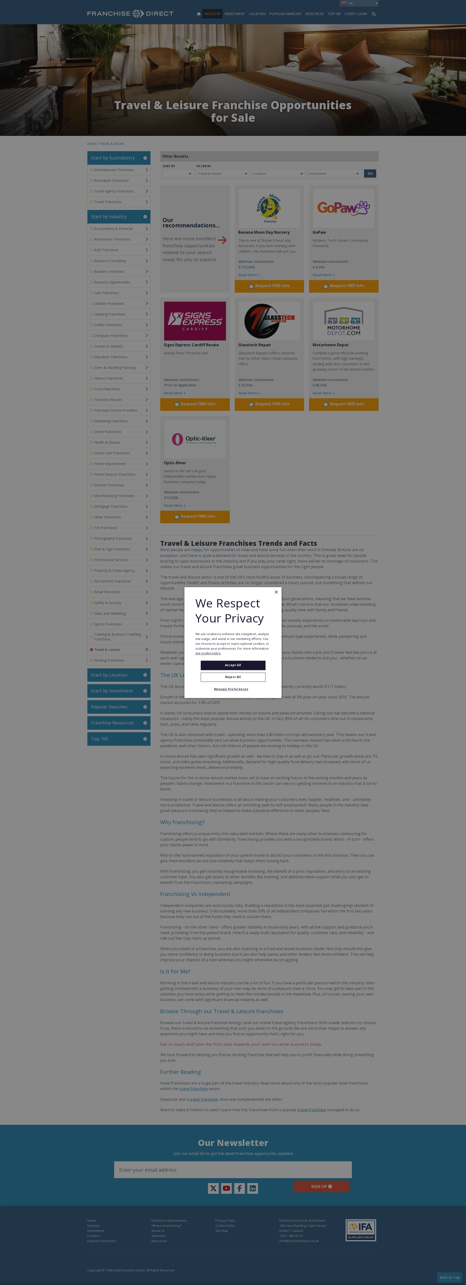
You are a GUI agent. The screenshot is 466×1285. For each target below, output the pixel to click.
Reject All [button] (233, 677)
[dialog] (233, 642)
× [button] (276, 592)
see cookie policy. (208, 653)
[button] (233, 689)
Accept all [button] (233, 665)
